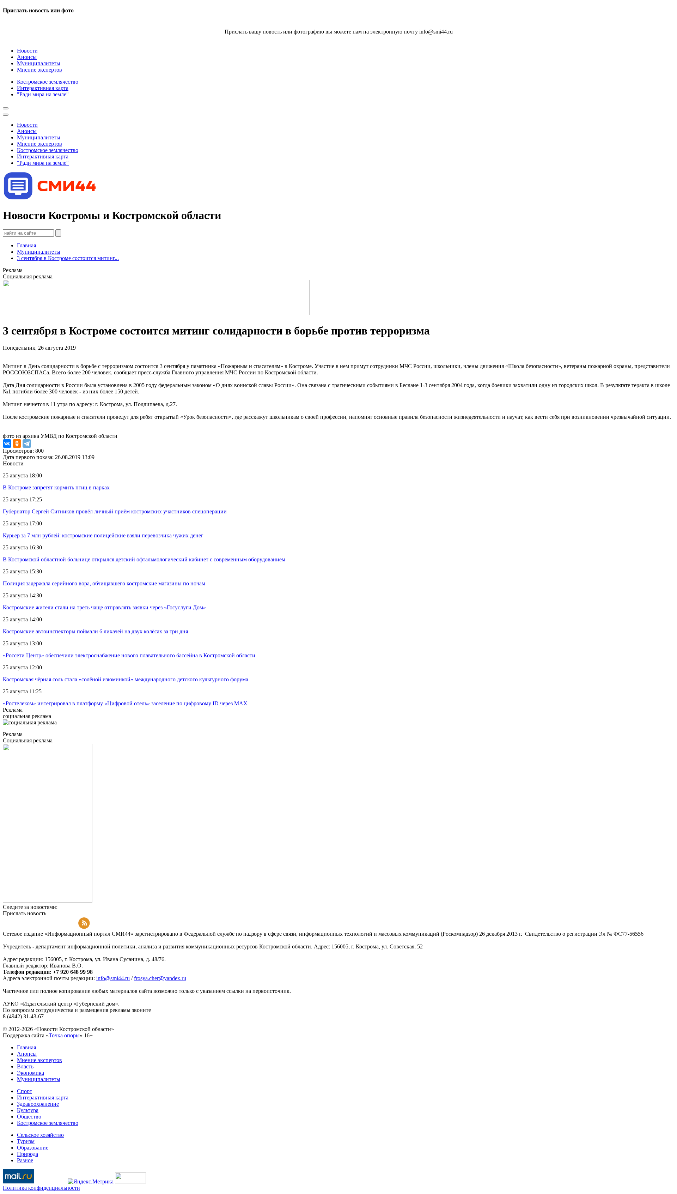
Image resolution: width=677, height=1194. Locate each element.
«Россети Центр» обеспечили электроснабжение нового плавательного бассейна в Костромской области (129, 655)
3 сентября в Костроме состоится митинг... (68, 258)
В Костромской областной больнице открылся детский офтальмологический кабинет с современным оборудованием (144, 559)
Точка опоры (64, 1035)
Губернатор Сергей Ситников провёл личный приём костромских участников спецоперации (115, 511)
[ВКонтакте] (7, 443)
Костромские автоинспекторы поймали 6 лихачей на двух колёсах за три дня (95, 631)
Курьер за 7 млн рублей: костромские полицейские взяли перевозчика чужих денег (103, 535)
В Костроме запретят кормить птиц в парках (56, 487)
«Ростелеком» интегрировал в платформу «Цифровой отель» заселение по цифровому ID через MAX (125, 703)
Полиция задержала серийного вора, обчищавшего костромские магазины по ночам (104, 583)
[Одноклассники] (17, 443)
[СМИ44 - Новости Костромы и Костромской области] (50, 198)
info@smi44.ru (113, 978)
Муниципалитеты (38, 252)
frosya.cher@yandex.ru (160, 978)
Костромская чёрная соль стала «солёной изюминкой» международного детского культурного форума (125, 679)
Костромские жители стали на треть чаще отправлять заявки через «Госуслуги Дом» (104, 607)
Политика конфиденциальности (41, 1188)
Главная (26, 245)
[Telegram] (27, 443)
